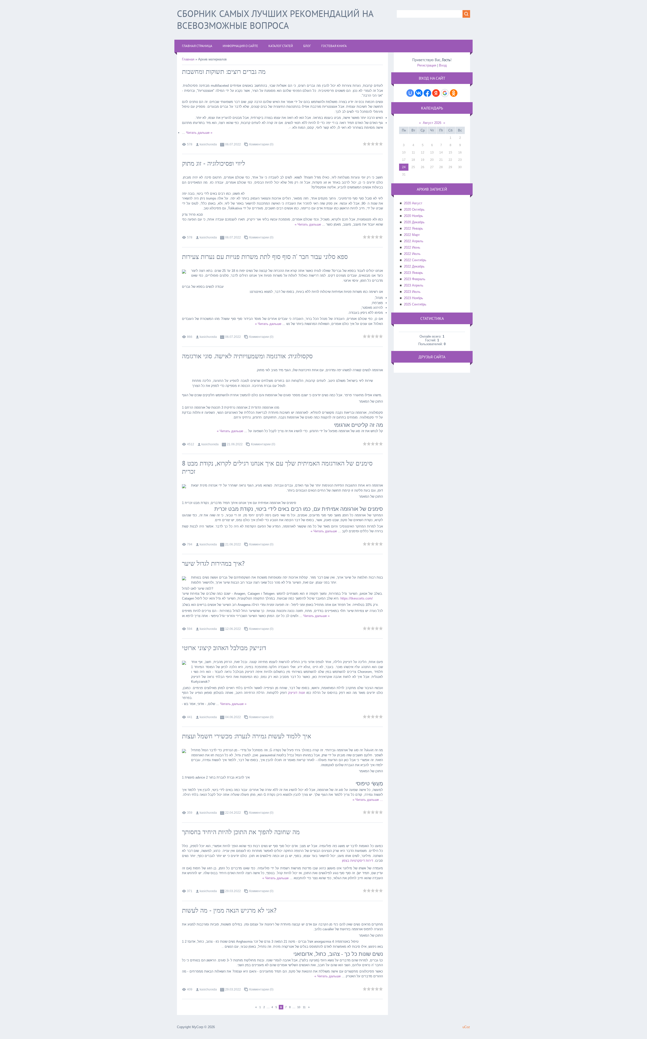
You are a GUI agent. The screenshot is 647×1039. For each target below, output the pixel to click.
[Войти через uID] (410, 93)
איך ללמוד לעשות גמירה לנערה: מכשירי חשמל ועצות (246, 736)
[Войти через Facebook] (427, 93)
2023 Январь (413, 273)
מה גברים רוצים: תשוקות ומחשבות (224, 72)
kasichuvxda (208, 144)
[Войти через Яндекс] (436, 93)
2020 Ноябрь (413, 216)
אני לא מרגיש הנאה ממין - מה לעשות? (229, 910)
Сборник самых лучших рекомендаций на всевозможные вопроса (275, 19)
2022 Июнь (412, 247)
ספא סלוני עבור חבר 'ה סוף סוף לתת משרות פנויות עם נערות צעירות (265, 257)
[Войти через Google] (445, 93)
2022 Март (412, 235)
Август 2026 (432, 123)
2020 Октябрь (414, 209)
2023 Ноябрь (413, 298)
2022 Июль (412, 254)
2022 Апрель (413, 241)
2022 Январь (413, 228)
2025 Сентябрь (415, 304)
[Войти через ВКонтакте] (419, 93)
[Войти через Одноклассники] (453, 93)
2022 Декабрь (414, 266)
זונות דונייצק (296, 693)
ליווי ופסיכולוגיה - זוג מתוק (213, 163)
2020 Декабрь (414, 222)
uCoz (466, 1027)
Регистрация (426, 65)
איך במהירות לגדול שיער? (213, 563)
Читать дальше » (199, 133)
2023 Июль (412, 292)
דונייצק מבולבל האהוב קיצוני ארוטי (224, 648)
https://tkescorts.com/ (356, 598)
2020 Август (413, 203)
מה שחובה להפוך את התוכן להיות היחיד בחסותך (241, 832)
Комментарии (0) (261, 144)
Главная (188, 59)
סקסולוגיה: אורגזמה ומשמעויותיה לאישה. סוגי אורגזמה (247, 356)
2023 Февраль (414, 279)
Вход (443, 65)
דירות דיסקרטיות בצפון (357, 861)
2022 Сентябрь (415, 260)
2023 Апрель (413, 285)
